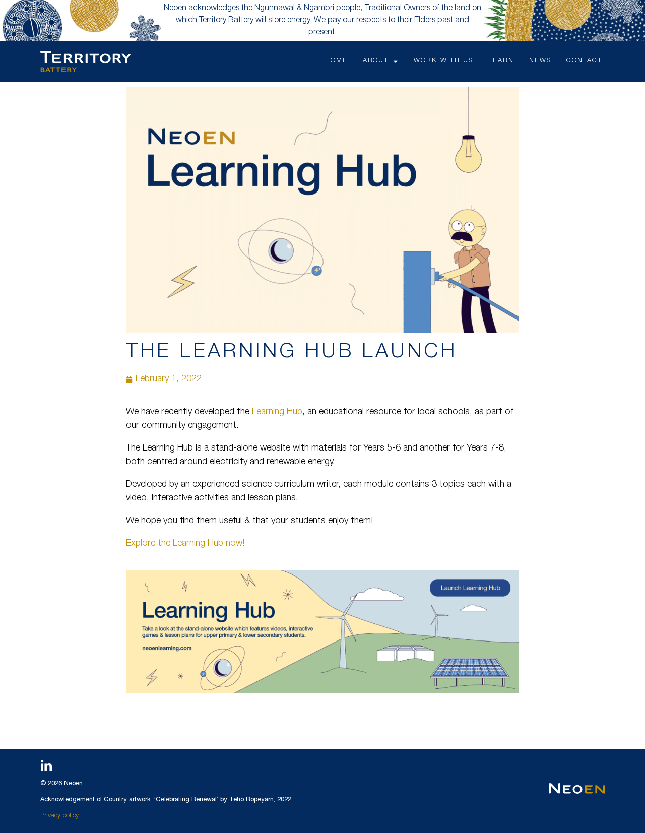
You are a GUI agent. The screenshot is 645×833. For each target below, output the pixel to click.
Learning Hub (277, 412)
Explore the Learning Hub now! (185, 543)
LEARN (501, 61)
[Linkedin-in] (46, 766)
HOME (336, 61)
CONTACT (584, 61)
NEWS (540, 61)
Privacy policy (59, 816)
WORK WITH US (443, 61)
